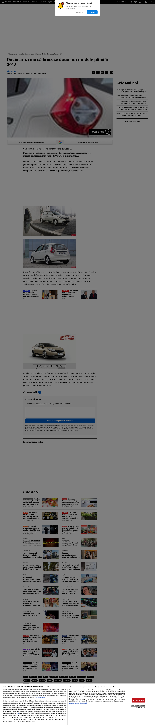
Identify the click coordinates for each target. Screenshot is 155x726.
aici (18, 713)
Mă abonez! (92, 12)
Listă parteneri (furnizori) (78, 703)
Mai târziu (79, 12)
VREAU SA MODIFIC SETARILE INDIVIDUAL (138, 706)
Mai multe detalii (40, 697)
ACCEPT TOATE (138, 700)
